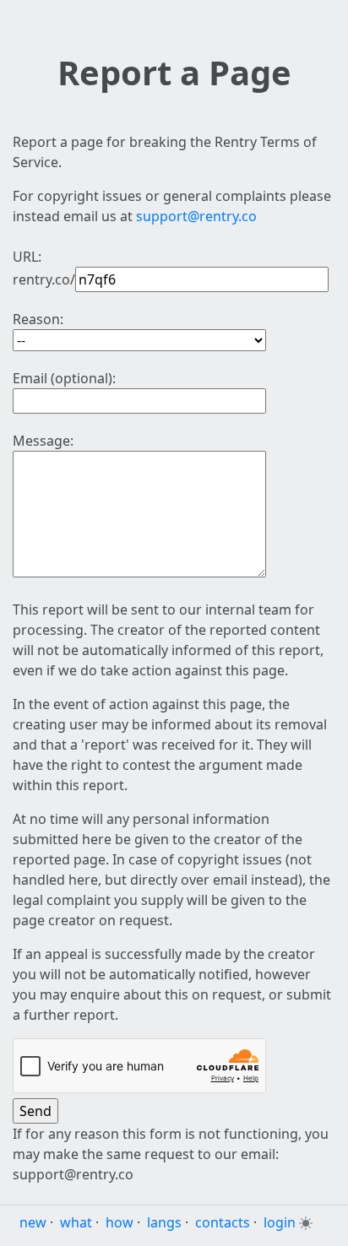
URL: (27, 256)
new (32, 1222)
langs (164, 1222)
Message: (43, 440)
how (119, 1222)
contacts (222, 1222)
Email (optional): (64, 378)
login (280, 1222)
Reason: (38, 319)
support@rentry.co (196, 216)
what (76, 1222)
